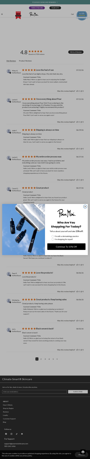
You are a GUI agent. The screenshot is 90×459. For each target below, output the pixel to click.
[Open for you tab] (83, 452)
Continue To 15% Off (66, 246)
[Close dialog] (85, 206)
